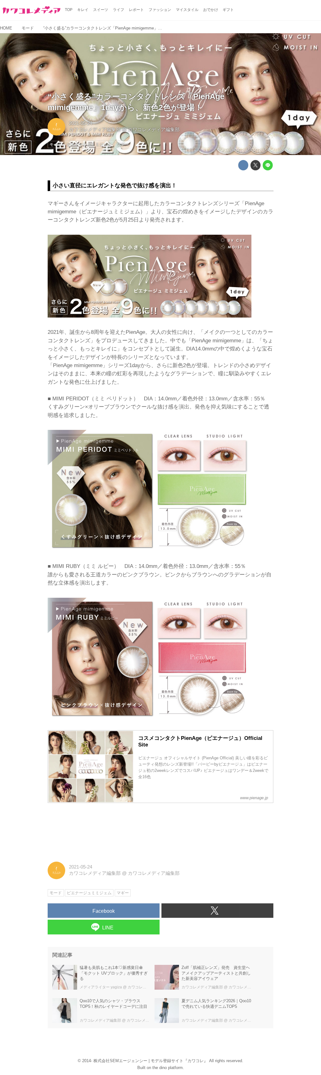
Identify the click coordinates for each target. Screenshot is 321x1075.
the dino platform (167, 1067)
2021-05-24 (80, 123)
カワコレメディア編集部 (95, 129)
